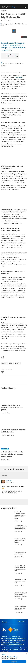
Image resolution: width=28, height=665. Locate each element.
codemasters (4, 363)
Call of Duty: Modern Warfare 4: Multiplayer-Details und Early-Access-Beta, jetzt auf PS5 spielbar (20, 515)
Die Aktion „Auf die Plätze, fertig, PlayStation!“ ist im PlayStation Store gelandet (12, 407)
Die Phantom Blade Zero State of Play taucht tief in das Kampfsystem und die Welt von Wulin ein (12, 454)
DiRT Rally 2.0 (19, 77)
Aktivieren (14, 661)
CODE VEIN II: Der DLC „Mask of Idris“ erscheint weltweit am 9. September (21, 594)
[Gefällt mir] (8, 413)
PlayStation (9, 7)
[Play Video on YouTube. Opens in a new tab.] (24, 37)
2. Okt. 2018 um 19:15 (10, 482)
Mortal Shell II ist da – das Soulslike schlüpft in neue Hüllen (20, 581)
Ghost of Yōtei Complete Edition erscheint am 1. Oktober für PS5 (13, 430)
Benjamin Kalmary (11, 55)
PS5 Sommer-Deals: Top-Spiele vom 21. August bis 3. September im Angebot (21, 527)
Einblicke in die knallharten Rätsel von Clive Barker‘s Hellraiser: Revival (20, 608)
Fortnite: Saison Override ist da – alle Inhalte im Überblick (20, 540)
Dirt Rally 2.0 (18, 363)
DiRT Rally (11, 363)
